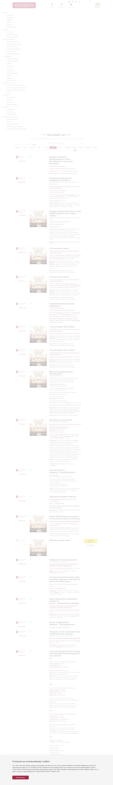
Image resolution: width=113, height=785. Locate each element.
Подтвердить (20, 777)
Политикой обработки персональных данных (40, 769)
